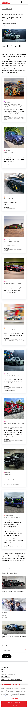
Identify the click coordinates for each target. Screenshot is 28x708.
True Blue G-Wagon (9, 152)
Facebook (16, 557)
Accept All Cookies (14, 705)
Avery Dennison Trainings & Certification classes (13, 538)
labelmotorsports (9, 374)
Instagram (11, 557)
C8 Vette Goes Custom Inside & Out (14, 376)
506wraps (7, 102)
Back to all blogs (7, 8)
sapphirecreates (9, 281)
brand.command (9, 515)
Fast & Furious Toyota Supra (11, 241)
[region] (14, 696)
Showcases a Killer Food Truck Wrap (14, 423)
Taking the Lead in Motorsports (12, 330)
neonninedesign (9, 197)
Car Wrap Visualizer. (20, 560)
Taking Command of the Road (12, 517)
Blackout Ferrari (8, 199)
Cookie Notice (8, 695)
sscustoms (7, 472)
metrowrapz (8, 239)
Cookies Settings (14, 698)
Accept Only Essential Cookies (14, 702)
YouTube (5, 558)
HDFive (7, 328)
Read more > (4, 595)
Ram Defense (7, 474)
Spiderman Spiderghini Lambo (12, 283)
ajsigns (6, 421)
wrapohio (7, 150)
